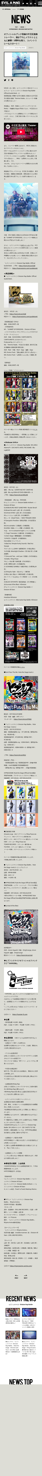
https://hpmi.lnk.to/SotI (24, 955)
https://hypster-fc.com (19, 1014)
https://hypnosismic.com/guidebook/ (25, 268)
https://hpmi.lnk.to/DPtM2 (23, 719)
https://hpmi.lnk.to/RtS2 (18, 755)
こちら (23, 667)
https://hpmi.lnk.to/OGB (27, 266)
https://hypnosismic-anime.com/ (21, 1266)
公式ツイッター (26, 245)
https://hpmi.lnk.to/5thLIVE (19, 495)
